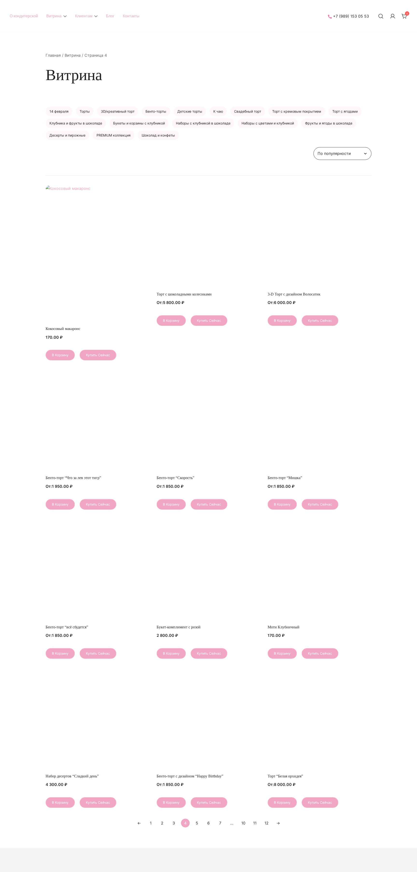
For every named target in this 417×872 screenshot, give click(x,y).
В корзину (171, 320)
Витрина (54, 16)
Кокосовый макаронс (63, 329)
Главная (53, 55)
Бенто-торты (156, 111)
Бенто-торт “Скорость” (175, 478)
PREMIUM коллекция (114, 135)
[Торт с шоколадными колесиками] (208, 237)
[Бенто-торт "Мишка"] (319, 421)
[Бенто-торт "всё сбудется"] (97, 570)
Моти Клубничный (283, 627)
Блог (110, 16)
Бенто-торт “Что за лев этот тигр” (73, 478)
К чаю (218, 111)
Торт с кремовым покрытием (296, 111)
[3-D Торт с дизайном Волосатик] (319, 237)
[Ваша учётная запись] (393, 16)
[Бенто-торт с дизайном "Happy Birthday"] (208, 719)
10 (243, 823)
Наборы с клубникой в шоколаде (203, 123)
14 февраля (59, 111)
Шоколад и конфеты (158, 135)
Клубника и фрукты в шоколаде (75, 123)
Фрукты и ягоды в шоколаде (328, 123)
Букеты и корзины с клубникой (139, 123)
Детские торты (189, 111)
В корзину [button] (60, 355)
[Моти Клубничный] (319, 570)
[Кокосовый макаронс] (97, 254)
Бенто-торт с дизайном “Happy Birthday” (190, 776)
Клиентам (83, 16)
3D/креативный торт (117, 111)
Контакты (131, 16)
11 (255, 823)
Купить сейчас (98, 355)
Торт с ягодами (345, 111)
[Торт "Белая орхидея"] (319, 719)
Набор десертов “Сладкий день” (72, 776)
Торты (85, 111)
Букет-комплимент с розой (179, 627)
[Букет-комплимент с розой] (208, 570)
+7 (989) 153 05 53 (351, 16)
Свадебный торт (247, 111)
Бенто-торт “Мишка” (285, 478)
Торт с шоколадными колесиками (184, 294)
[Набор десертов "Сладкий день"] (97, 719)
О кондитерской (24, 16)
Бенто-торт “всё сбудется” (67, 627)
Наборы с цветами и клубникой (268, 123)
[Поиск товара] (381, 16)
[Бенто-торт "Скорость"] (208, 421)
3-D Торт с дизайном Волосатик (294, 294)
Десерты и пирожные (67, 135)
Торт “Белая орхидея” (285, 776)
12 (266, 823)
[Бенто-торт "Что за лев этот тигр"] (97, 421)
